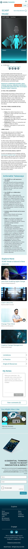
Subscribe (23, 493)
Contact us (20, 514)
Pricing (20, 513)
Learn (3, 516)
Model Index (21, 516)
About (19, 511)
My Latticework (5, 518)
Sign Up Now (18, 5)
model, (8, 155)
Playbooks (4, 514)
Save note (18, 394)
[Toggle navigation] (26, 1)
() (14, 403)
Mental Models (5, 513)
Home (3, 511)
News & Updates (6, 520)
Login (24, 5)
